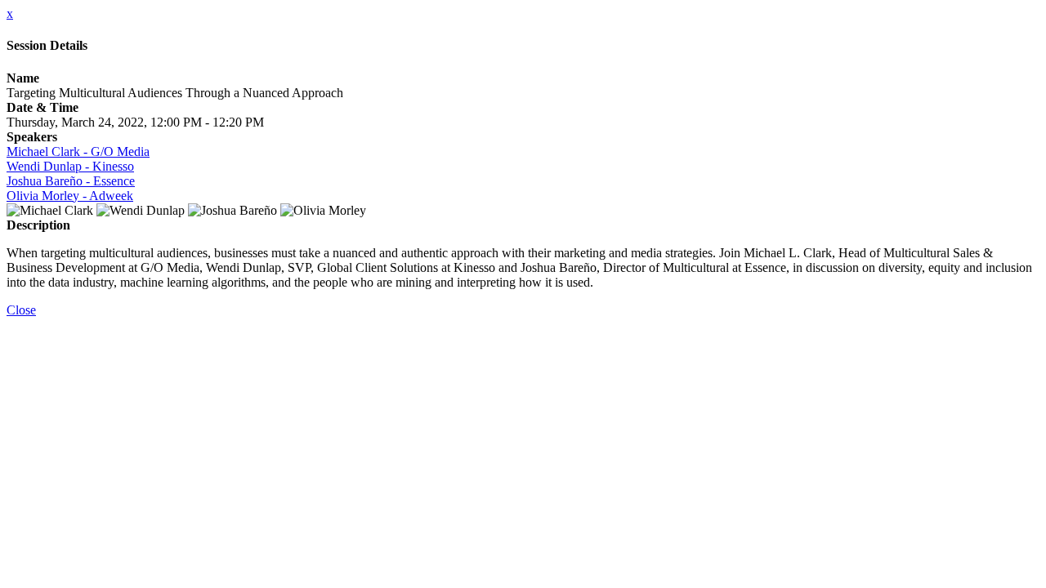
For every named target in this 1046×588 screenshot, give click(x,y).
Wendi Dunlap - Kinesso (70, 166)
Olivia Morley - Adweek (70, 196)
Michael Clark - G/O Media (78, 151)
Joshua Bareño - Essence (71, 181)
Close (21, 310)
